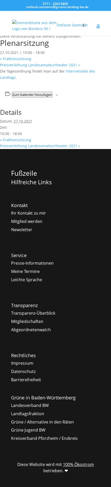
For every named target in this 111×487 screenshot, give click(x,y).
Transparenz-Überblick (33, 313)
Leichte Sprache (26, 280)
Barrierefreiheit (26, 380)
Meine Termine (25, 271)
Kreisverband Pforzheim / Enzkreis (44, 438)
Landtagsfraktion (27, 414)
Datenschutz (23, 371)
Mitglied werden (26, 221)
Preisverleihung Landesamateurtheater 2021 (40, 64)
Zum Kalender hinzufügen (32, 94)
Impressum (22, 363)
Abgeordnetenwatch (31, 330)
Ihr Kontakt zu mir (28, 213)
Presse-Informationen (32, 263)
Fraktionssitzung (15, 58)
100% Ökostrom (78, 464)
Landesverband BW (30, 405)
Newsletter (21, 229)
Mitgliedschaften (27, 321)
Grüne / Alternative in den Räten (42, 422)
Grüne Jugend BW (28, 430)
